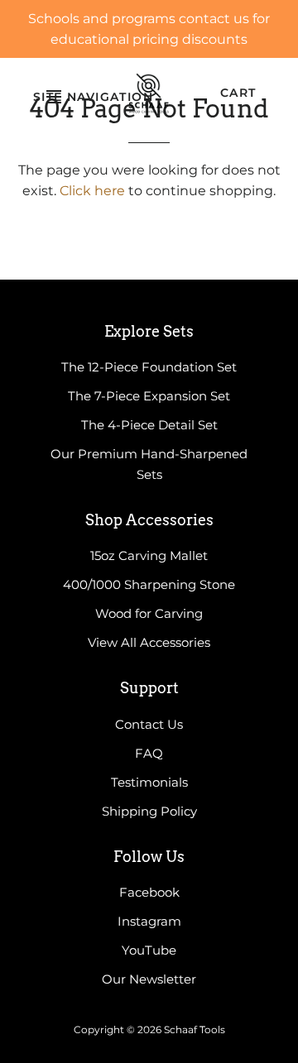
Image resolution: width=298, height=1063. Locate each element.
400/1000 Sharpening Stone (149, 584)
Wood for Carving (149, 613)
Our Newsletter (149, 979)
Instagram (149, 921)
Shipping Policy (149, 811)
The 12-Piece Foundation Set (149, 367)
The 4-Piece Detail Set (149, 425)
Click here (92, 191)
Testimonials (149, 782)
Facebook (149, 892)
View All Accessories (149, 642)
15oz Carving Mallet (149, 555)
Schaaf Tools (194, 1029)
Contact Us (149, 724)
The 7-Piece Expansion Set (149, 396)
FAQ (149, 753)
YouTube (149, 950)
